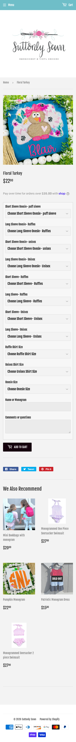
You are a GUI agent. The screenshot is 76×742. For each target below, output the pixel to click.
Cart (70, 5)
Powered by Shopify (50, 719)
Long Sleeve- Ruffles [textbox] (16, 294)
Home (6, 82)
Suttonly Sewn (29, 719)
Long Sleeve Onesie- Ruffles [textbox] (20, 224)
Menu (11, 5)
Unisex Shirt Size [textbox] (14, 364)
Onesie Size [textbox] (11, 382)
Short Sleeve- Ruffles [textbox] (16, 277)
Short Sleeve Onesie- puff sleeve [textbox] (23, 206)
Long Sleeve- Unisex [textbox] (16, 329)
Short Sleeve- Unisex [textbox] (16, 312)
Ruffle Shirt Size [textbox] (14, 347)
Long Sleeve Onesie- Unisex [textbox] (20, 259)
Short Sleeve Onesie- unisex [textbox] (20, 242)
